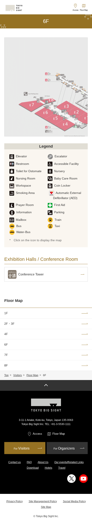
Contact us (14, 462)
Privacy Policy (14, 501)
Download (33, 467)
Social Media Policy (74, 501)
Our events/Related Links (69, 462)
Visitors (17, 375)
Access (37, 433)
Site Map (46, 507)
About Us (43, 462)
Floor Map (13, 300)
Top (6, 375)
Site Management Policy (43, 501)
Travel (61, 467)
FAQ (29, 462)
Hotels (48, 467)
